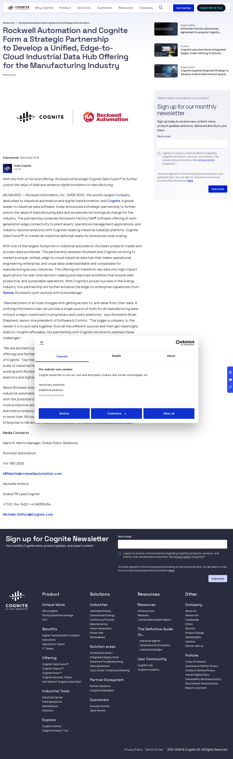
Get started (183, 8)
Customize (114, 413)
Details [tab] (116, 355)
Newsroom (9, 23)
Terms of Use (154, 750)
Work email (164, 136)
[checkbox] (158, 153)
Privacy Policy (134, 750)
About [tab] (171, 355)
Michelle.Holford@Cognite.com (28, 514)
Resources (126, 8)
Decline (64, 413)
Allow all (168, 413)
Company (146, 8)
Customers (104, 8)
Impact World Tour (211, 7)
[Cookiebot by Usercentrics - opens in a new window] (178, 343)
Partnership (9, 74)
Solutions (84, 8)
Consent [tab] (61, 356)
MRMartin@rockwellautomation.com (32, 473)
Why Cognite (44, 8)
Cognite (113, 201)
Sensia (8, 292)
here (190, 181)
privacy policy (207, 160)
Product (65, 8)
